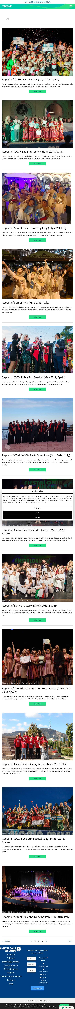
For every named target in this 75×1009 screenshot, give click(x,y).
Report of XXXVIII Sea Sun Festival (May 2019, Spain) (33, 377)
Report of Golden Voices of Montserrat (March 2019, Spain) (34, 531)
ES (30, 2)
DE (41, 2)
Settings (37, 508)
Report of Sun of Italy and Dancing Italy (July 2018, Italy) (36, 917)
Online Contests (11, 965)
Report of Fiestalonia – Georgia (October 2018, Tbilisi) (34, 764)
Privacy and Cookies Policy (37, 502)
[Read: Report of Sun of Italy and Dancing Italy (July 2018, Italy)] (37, 889)
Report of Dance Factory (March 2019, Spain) (29, 605)
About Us (11, 954)
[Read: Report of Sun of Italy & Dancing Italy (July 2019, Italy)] (36, 198)
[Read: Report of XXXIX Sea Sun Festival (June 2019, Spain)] (37, 124)
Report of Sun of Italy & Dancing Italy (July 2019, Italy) (34, 228)
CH (45, 2)
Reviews (11, 980)
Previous (6, 941)
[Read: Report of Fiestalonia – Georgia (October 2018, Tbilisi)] (37, 736)
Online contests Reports (11, 976)
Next (70, 941)
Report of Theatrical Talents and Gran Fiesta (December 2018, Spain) (36, 690)
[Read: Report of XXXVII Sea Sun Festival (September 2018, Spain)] (37, 811)
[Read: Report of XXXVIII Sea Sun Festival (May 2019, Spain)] (37, 349)
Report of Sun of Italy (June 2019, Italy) (25, 302)
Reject (37, 513)
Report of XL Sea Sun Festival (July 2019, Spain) (30, 79)
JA (49, 2)
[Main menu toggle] (70, 6)
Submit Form (37, 988)
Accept (37, 517)
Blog (11, 983)
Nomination (42, 958)
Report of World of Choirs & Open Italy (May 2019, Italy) (36, 455)
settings (54, 1007)
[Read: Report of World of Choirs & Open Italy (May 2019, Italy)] (37, 425)
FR (37, 2)
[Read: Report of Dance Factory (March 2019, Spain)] (37, 578)
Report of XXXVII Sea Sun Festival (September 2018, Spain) (33, 840)
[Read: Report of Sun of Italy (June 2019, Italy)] (37, 274)
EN (26, 2)
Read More (37, 91)
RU (33, 2)
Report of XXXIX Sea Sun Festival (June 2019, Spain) (33, 151)
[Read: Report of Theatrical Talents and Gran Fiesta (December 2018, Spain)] (37, 656)
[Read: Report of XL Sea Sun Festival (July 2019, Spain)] (37, 52)
